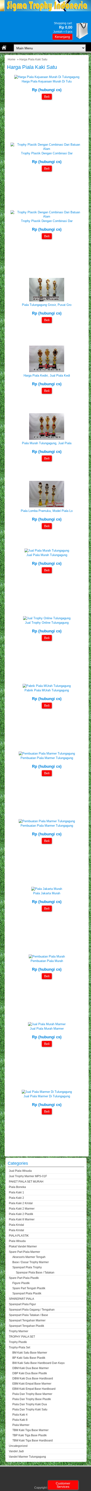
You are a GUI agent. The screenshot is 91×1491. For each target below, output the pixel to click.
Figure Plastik (21, 1283)
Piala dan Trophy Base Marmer (32, 1394)
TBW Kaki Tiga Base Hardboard (32, 1440)
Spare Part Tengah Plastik (28, 1288)
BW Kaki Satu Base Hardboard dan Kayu (38, 1363)
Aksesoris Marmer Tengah (29, 1257)
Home (11, 59)
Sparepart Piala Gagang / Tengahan (32, 1309)
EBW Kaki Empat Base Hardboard (34, 1388)
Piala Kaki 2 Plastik (21, 1214)
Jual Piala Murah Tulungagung (46, 555)
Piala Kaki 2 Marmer (22, 1208)
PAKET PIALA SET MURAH (26, 1181)
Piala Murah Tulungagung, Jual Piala (46, 443)
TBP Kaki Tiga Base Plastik (29, 1435)
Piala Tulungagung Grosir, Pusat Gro (46, 305)
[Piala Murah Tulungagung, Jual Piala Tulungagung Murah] (46, 438)
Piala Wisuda (17, 1241)
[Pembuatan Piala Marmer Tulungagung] (47, 753)
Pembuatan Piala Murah (47, 961)
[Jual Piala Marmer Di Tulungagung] (47, 1092)
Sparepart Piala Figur (22, 1304)
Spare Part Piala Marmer (24, 1252)
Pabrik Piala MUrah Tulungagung (46, 690)
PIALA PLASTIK (19, 1235)
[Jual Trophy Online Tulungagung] (46, 618)
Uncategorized (18, 1446)
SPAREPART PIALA (21, 1298)
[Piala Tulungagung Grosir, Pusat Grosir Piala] (46, 300)
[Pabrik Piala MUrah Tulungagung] (47, 686)
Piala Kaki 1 (16, 1192)
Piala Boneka (17, 1187)
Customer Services (63, 1484)
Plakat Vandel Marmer (23, 1246)
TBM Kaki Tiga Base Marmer (30, 1430)
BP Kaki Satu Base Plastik (28, 1357)
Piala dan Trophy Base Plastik (31, 1399)
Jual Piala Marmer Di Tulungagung (47, 1096)
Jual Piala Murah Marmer (47, 1028)
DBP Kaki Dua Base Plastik (29, 1373)
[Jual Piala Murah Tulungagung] (46, 550)
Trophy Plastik (18, 1342)
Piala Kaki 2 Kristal (21, 1203)
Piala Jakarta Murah (46, 893)
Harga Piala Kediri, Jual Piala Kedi (47, 375)
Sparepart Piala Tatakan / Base (28, 1315)
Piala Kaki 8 (20, 1419)
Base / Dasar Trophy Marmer (30, 1262)
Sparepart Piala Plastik (26, 1293)
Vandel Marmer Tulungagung (27, 1456)
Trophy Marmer (18, 1331)
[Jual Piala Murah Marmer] (47, 1024)
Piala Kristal (16, 1224)
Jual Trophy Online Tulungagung (47, 622)
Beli (46, 96)
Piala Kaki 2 (16, 1197)
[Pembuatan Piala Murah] (47, 956)
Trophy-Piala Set (19, 1347)
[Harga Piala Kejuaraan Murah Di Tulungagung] (46, 77)
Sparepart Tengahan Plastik (26, 1325)
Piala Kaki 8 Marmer (22, 1219)
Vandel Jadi (16, 1451)
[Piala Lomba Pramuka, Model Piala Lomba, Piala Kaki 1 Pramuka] (46, 506)
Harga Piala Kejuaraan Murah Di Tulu (47, 81)
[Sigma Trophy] (45, 10)
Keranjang (62, 37)
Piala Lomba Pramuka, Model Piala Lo (47, 511)
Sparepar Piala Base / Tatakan (35, 1272)
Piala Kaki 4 (20, 1414)
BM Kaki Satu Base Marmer (29, 1352)
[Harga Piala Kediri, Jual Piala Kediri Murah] (46, 371)
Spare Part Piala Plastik (24, 1278)
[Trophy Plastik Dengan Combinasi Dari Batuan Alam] (46, 149)
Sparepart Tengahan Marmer (27, 1320)
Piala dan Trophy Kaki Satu (29, 1409)
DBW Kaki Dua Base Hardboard (32, 1378)
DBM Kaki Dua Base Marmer (30, 1368)
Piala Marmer (20, 1425)
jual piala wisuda (20, 1170)
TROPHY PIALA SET (22, 1336)
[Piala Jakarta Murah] (46, 889)
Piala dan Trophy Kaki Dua (29, 1404)
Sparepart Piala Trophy (27, 1267)
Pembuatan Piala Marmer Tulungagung (47, 758)
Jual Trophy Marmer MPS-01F (28, 1176)
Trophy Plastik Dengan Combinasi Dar (47, 153)
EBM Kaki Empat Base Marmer (31, 1383)
